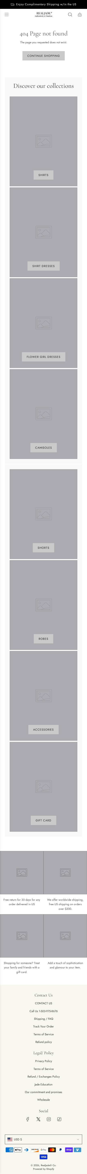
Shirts (43, 175)
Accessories (43, 730)
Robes (43, 639)
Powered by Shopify (43, 1169)
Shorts (43, 548)
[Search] (70, 14)
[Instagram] (49, 1119)
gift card (43, 820)
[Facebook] (28, 1119)
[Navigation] (6, 14)
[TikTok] (59, 1119)
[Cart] (80, 14)
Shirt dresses (43, 266)
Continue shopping (43, 56)
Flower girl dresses (43, 357)
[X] (38, 1119)
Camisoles (43, 448)
